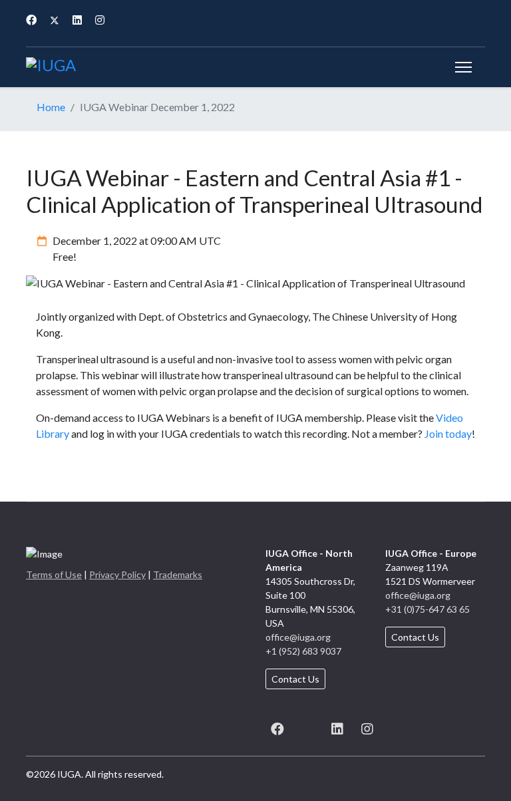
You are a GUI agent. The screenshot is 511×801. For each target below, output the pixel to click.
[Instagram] (99, 19)
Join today (448, 433)
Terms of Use (54, 574)
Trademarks (177, 574)
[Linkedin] (77, 19)
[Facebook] (31, 19)
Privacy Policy (117, 574)
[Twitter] (54, 19)
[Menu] (463, 67)
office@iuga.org (298, 637)
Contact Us (295, 679)
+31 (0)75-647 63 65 (427, 609)
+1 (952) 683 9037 (303, 651)
